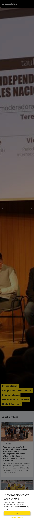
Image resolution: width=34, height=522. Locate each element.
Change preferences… (17, 517)
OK (17, 513)
